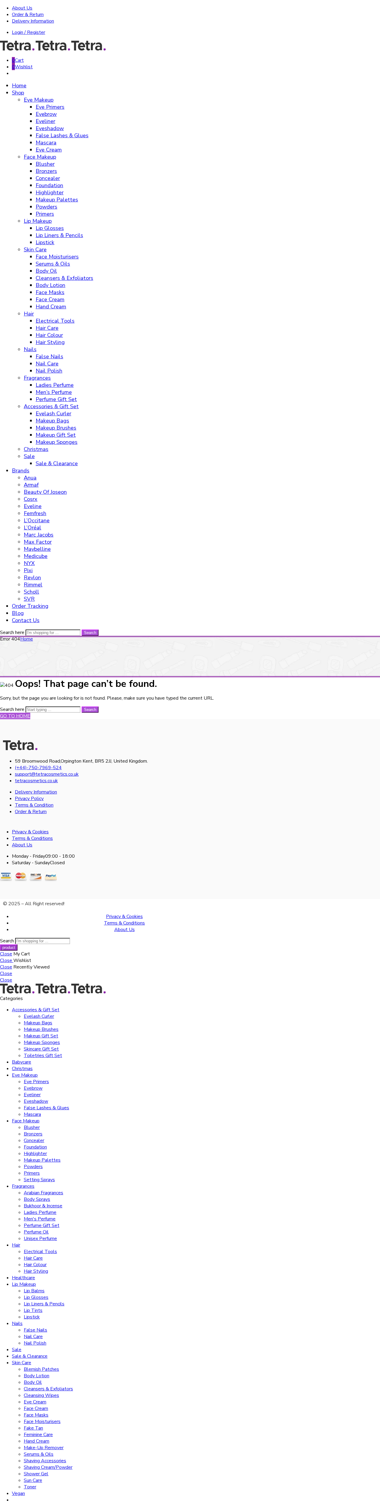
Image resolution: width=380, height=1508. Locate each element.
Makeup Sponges (56, 442)
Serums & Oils (53, 263)
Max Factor (38, 541)
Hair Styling (50, 342)
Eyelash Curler (53, 413)
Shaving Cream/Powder (48, 1467)
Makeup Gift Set (56, 434)
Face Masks (50, 292)
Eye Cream (49, 149)
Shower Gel (36, 1474)
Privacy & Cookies (30, 832)
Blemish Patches (41, 1369)
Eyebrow (46, 114)
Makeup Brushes (56, 427)
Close (6, 954)
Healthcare (23, 1277)
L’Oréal (32, 527)
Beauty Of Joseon (45, 492)
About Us (22, 8)
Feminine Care (38, 1434)
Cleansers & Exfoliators (64, 278)
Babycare (21, 1062)
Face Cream (50, 299)
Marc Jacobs (38, 534)
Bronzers (46, 171)
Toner (30, 1487)
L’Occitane (37, 520)
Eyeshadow (50, 128)
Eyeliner (45, 121)
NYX (29, 563)
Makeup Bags (52, 420)
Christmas (36, 449)
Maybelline (37, 549)
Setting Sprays (39, 1179)
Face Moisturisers (57, 256)
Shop (18, 92)
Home (19, 85)
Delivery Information (33, 21)
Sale (29, 456)
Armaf (31, 484)
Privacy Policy (29, 798)
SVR (29, 598)
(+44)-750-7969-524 (38, 767)
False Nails (49, 356)
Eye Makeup (38, 99)
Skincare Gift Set (41, 1049)
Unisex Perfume (40, 1238)
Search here (13, 632)
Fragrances (37, 377)
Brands (20, 470)
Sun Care (33, 1480)
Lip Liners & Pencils (59, 235)
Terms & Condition (34, 805)
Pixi (28, 570)
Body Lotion (50, 285)
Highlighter (50, 192)
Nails (30, 349)
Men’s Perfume (54, 392)
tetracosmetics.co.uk (36, 780)
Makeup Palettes (57, 199)
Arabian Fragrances (43, 1193)
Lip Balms (34, 1291)
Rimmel (33, 584)
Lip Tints (33, 1310)
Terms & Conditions (32, 838)
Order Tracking (30, 606)
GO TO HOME (15, 716)
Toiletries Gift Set (43, 1055)
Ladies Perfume (55, 385)
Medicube (36, 556)
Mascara (46, 142)
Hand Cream (51, 306)
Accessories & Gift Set (51, 406)
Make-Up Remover (44, 1447)
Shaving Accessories (45, 1460)
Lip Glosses (50, 228)
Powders (46, 206)
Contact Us (25, 620)
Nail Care (47, 363)
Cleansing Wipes (41, 1395)
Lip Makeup (38, 221)
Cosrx (30, 499)
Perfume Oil (36, 1232)
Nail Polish (49, 370)
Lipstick (45, 242)
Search (90, 632)
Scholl (31, 591)
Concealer (48, 178)
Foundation (49, 185)
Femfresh (35, 513)
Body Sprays (37, 1199)
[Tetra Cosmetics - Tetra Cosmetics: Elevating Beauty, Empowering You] (53, 49)
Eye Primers (50, 107)
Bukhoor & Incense (43, 1206)
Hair (29, 313)
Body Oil (46, 271)
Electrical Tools (55, 320)
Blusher (45, 164)
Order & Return (28, 14)
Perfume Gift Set (56, 399)
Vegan (18, 1493)
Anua (30, 477)
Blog (18, 613)
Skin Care (35, 249)
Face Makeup (40, 156)
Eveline (33, 506)
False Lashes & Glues (62, 135)
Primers (45, 213)
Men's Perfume (40, 1219)
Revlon (32, 577)
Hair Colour (49, 335)
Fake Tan (33, 1428)
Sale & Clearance (57, 463)
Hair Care (47, 328)
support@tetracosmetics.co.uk (47, 774)
